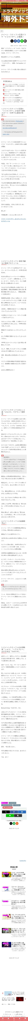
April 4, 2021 (6, 134)
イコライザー (13, 802)
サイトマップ (6, 1016)
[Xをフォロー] (11, 823)
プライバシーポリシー (20, 1016)
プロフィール (8, 1014)
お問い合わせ (19, 1014)
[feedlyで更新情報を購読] (14, 823)
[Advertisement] (14, 241)
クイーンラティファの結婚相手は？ (13, 97)
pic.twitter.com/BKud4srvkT (10, 128)
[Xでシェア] (12, 41)
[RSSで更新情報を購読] (17, 823)
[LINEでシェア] (21, 41)
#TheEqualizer (19, 121)
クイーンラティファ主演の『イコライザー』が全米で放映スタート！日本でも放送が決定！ (14, 86)
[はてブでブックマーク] (18, 41)
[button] (25, 41)
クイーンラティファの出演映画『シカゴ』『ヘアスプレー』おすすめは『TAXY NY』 (13, 101)
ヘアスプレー (17, 805)
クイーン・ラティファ (7, 805)
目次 (6, 81)
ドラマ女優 (5, 802)
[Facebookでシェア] (15, 41)
